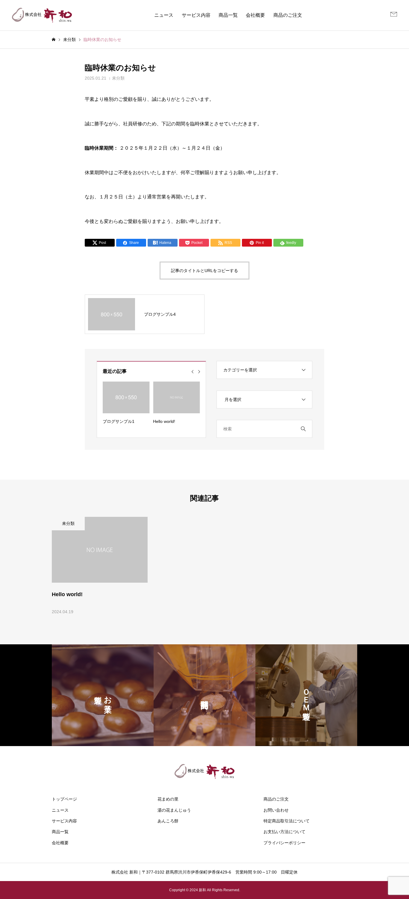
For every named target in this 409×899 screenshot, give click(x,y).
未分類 (118, 78)
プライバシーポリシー (284, 842)
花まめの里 (167, 799)
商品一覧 (228, 15)
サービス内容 (196, 15)
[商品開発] (204, 695)
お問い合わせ (276, 810)
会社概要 (255, 15)
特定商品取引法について (286, 820)
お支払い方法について (284, 831)
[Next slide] (199, 372)
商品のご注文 (287, 15)
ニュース (163, 15)
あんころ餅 (167, 820)
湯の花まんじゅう (174, 810)
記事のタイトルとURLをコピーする (204, 270)
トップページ (64, 799)
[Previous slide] (192, 372)
